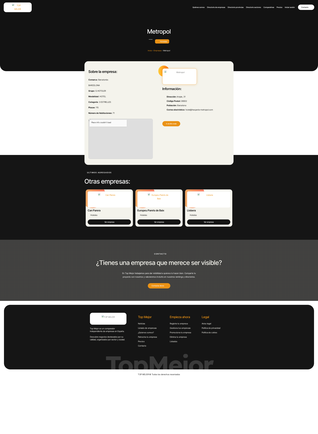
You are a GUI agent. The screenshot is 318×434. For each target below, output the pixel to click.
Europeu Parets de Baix (150, 210)
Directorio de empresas (216, 7)
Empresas (157, 50)
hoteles (163, 41)
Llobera (191, 210)
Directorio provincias (236, 7)
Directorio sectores (253, 7)
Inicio (150, 50)
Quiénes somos (199, 7)
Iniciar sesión (290, 7)
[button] (171, 123)
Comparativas (268, 7)
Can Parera (94, 210)
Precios (279, 7)
